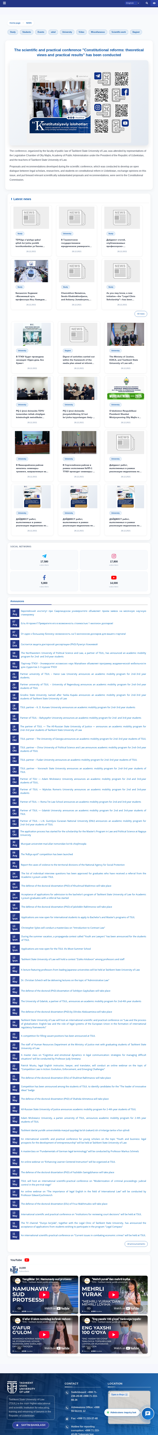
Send (64, 219)
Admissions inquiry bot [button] (123, 1412)
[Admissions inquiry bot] (148, 1414)
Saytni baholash (33, 1425)
